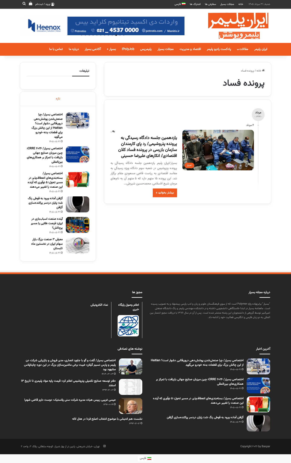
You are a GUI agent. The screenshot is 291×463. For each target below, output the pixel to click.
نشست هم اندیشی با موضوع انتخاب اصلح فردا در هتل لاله (107, 419)
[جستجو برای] (24, 4)
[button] (123, 35)
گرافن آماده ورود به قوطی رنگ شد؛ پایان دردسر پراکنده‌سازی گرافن (45, 203)
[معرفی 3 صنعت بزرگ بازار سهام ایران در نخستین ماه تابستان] (77, 245)
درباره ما (74, 49)
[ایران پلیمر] (233, 26)
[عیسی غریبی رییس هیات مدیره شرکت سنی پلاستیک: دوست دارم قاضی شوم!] (130, 406)
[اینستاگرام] (104, 446)
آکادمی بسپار (93, 49)
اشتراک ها (195, 4)
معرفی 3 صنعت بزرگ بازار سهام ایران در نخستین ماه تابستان (47, 244)
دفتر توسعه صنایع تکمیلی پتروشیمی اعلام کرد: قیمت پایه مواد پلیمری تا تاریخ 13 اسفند (68, 383)
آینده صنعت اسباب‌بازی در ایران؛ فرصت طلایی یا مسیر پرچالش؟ (47, 223)
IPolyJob (128, 49)
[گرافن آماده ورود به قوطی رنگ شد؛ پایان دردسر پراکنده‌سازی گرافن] (77, 204)
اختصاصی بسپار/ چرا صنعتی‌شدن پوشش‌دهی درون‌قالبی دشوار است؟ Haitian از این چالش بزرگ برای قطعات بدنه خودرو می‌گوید (47, 125)
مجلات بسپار (227, 4)
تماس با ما (56, 49)
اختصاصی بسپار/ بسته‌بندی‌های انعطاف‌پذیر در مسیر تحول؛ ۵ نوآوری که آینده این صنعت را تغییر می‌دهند (45, 180)
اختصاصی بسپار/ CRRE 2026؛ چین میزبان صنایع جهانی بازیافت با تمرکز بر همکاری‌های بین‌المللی (45, 155)
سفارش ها (210, 4)
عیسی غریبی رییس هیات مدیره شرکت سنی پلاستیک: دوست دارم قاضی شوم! (70, 400)
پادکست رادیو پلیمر (219, 49)
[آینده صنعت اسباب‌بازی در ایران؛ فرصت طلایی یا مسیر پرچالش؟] (77, 225)
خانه (240, 4)
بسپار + (111, 49)
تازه (58, 98)
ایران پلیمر (260, 49)
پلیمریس (146, 49)
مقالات (243, 49)
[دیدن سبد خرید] (30, 4)
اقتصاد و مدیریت (190, 49)
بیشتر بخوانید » (165, 192)
